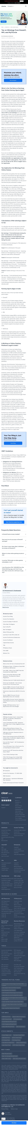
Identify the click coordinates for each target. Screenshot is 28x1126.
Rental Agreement (18, 939)
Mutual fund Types (5, 928)
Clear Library (18, 811)
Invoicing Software (18, 868)
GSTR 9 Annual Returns (6, 909)
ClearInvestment (5, 833)
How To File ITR (6, 626)
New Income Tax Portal (19, 910)
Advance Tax (6, 653)
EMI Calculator (4, 952)
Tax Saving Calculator (19, 966)
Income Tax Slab (18, 901)
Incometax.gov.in (18, 911)
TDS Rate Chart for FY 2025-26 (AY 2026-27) (14, 680)
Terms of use (14, 1109)
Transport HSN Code (19, 882)
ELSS (2, 930)
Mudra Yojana (17, 926)
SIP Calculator (6, 770)
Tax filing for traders (6, 880)
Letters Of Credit (18, 940)
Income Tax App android (20, 830)
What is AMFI (4, 939)
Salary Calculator (18, 970)
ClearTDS (16, 852)
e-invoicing (4, 854)
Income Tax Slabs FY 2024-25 (10, 621)
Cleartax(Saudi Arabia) (20, 820)
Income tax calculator (6, 950)
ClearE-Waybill (17, 849)
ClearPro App (4, 870)
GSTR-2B (3, 915)
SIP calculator (4, 957)
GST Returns (4, 903)
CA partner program (6, 863)
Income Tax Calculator (8, 619)
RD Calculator (4, 966)
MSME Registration (5, 889)
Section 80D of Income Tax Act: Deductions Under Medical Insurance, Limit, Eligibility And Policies (13, 701)
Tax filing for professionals (7, 878)
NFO (2, 937)
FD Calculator (4, 968)
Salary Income (17, 906)
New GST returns (5, 852)
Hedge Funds (4, 933)
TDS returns (4, 887)
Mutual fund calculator (6, 953)
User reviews (18, 807)
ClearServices (4, 835)
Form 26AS (5, 650)
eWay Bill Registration (19, 854)
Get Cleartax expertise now (14, 522)
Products (10, 6)
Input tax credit (5, 856)
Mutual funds (4, 840)
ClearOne (16, 864)
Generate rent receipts (19, 955)
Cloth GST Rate (18, 885)
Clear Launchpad (5, 882)
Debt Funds (4, 935)
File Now (14, 1123)
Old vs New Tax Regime (9, 624)
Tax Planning (4, 832)
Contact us (18, 802)
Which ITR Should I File (8, 632)
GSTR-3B (3, 916)
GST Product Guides (20, 816)
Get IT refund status (19, 968)
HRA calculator (4, 964)
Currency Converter (6, 971)
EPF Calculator (17, 971)
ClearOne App (17, 871)
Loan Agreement (18, 930)
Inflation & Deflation (18, 928)
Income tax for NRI (18, 835)
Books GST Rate (18, 887)
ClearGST (16, 847)
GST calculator (5, 959)
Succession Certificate (19, 932)
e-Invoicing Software (19, 850)
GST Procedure (5, 904)
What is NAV (4, 941)
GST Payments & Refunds (7, 911)
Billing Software (17, 866)
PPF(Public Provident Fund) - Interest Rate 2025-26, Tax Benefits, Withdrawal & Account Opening (13, 718)
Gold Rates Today (5, 970)
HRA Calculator (6, 776)
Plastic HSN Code (18, 883)
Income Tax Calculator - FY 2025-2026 (12, 773)
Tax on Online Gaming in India (10, 754)
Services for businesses (19, 870)
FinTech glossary (19, 812)
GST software (4, 850)
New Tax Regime (7, 629)
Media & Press (18, 805)
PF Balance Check (7, 647)
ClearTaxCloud (4, 868)
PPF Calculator (17, 950)
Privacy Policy (4, 1109)
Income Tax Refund (7, 640)
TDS (4, 645)
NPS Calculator (17, 960)
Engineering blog (19, 809)
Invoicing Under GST (6, 913)
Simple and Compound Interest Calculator (13, 782)
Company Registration (6, 885)
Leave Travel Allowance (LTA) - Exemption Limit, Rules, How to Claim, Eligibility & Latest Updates (14, 724)
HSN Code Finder (18, 878)
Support (3, 807)
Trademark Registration (7, 883)
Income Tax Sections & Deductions (11, 637)
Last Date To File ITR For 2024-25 (11, 634)
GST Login (3, 849)
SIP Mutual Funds (5, 932)
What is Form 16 (17, 904)
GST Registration (5, 901)
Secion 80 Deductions (19, 833)
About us (17, 800)
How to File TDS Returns (19, 908)
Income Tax (16, 832)
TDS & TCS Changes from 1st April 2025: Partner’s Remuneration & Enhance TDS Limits (12, 759)
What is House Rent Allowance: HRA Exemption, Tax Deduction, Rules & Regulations (11, 676)
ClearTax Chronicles (20, 814)
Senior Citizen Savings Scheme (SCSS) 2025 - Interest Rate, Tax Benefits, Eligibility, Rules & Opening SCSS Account (14, 738)
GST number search (18, 952)
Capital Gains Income (8, 642)
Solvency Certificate (19, 934)
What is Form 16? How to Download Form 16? (14, 663)
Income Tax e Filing (5, 830)
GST (2, 847)
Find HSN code (17, 964)
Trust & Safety (18, 818)
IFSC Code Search (18, 953)
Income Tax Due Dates (19, 916)
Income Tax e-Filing (8, 616)
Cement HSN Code (18, 880)
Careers (17, 804)
